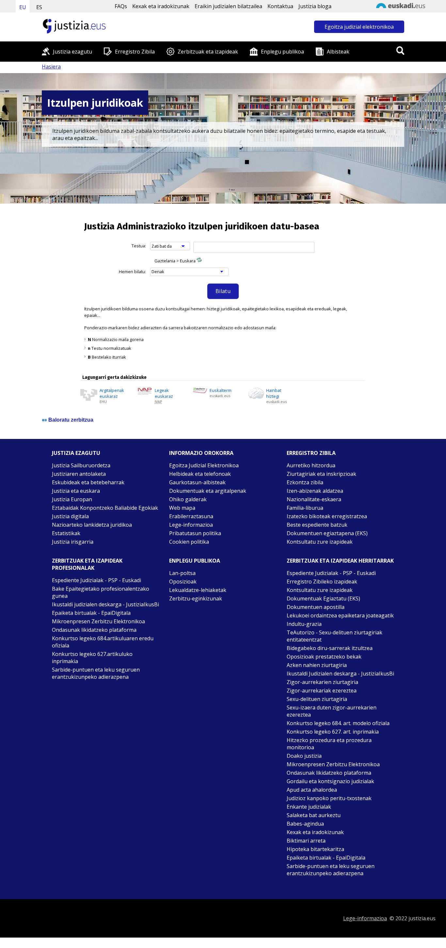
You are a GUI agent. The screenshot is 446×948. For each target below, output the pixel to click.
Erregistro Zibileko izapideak (322, 581)
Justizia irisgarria (72, 541)
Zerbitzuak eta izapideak (208, 51)
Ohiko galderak (188, 499)
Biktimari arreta (306, 840)
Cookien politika (189, 541)
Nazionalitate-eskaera (314, 499)
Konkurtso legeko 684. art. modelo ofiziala (338, 723)
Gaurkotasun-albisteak (197, 482)
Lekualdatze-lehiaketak (197, 590)
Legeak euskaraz (164, 393)
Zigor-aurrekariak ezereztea (322, 690)
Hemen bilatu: (132, 271)
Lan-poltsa (182, 573)
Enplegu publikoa (282, 51)
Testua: (139, 246)
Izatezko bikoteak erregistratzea (327, 516)
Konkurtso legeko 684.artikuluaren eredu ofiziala (102, 642)
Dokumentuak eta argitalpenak (207, 490)
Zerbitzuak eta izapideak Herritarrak (340, 560)
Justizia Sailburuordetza (81, 465)
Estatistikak (66, 533)
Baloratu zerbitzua (70, 420)
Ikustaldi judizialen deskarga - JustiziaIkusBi (105, 604)
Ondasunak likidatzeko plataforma (94, 629)
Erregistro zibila (311, 453)
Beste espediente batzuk (317, 524)
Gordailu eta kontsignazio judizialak (330, 781)
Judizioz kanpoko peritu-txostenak (329, 798)
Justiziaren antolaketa (79, 473)
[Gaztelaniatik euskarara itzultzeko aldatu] (199, 261)
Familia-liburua (305, 507)
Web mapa (182, 507)
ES (39, 7)
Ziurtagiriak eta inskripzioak (321, 473)
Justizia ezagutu (72, 51)
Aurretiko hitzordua (311, 465)
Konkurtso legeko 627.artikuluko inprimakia (92, 657)
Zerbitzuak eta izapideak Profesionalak (87, 564)
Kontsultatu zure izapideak (320, 541)
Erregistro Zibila (135, 51)
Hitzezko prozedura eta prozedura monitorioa (329, 744)
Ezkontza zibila (305, 482)
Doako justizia (304, 755)
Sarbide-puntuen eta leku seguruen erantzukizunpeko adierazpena (96, 673)
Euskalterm (220, 390)
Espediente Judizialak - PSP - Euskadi (96, 580)
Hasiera (51, 66)
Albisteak (338, 51)
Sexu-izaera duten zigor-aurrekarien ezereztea (331, 711)
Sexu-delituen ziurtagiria (317, 699)
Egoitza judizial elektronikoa (359, 26)
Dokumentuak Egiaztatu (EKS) (323, 598)
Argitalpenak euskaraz (112, 393)
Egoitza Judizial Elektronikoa (204, 465)
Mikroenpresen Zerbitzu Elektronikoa (98, 621)
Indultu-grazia (304, 624)
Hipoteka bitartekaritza (315, 849)
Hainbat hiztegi (273, 393)
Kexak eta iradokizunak (160, 6)
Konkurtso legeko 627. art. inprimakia (333, 731)
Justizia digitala (70, 516)
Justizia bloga (314, 6)
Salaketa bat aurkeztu (314, 815)
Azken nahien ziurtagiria (317, 665)
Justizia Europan (72, 499)
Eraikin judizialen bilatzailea (228, 6)
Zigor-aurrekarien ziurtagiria (322, 682)
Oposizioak (183, 581)
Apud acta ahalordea (312, 789)
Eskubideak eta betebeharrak (88, 482)
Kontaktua (280, 6)
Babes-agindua (305, 823)
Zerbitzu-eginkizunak (195, 598)
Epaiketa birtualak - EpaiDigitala (91, 612)
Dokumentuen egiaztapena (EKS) (327, 533)
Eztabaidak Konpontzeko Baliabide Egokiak (105, 507)
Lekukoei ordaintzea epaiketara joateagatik (340, 615)
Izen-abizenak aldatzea (315, 490)
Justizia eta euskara (76, 490)
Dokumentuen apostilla (315, 607)
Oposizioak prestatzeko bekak (324, 656)
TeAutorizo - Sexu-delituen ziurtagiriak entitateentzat (334, 636)
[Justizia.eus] (74, 32)
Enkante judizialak (309, 806)
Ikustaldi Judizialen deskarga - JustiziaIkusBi (340, 673)
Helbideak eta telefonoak (200, 473)
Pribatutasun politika (195, 533)
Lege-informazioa (191, 524)
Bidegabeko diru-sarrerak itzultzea (330, 648)
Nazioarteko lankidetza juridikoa (92, 524)
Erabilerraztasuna (191, 516)
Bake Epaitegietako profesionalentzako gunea (100, 592)
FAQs (121, 6)
